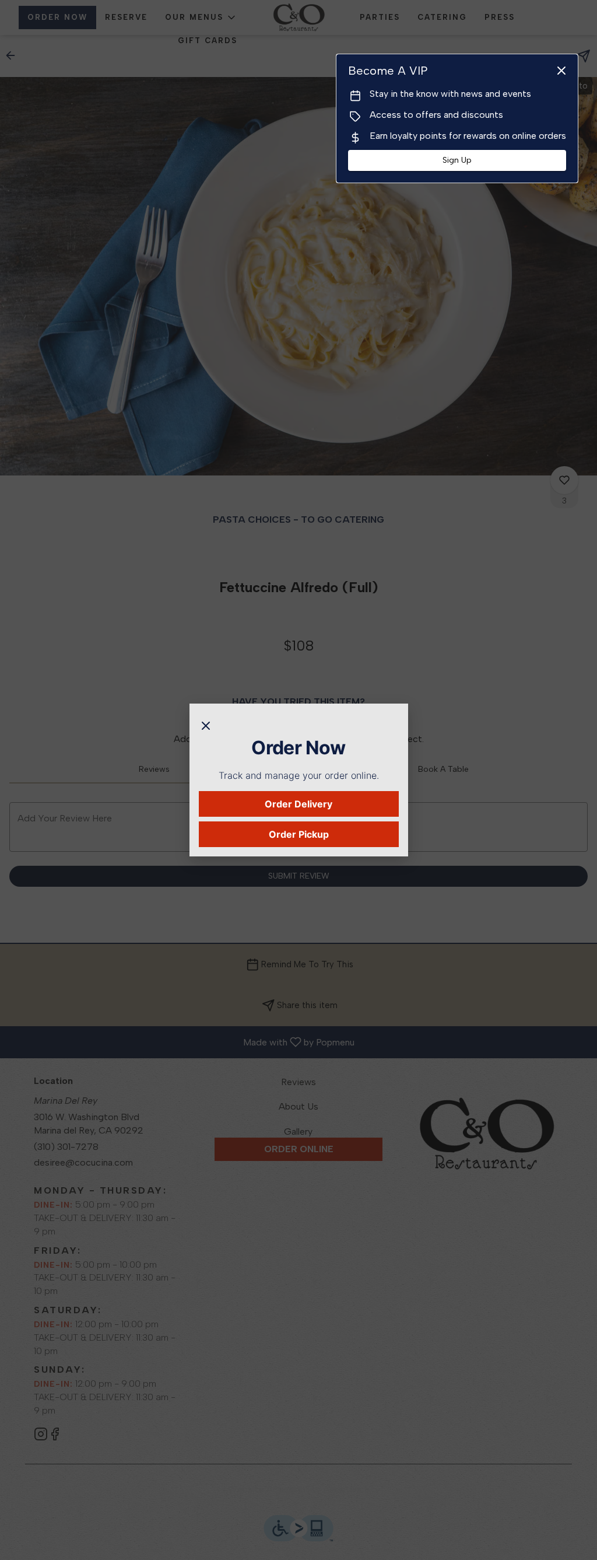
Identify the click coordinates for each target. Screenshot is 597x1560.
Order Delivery (298, 804)
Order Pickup (299, 834)
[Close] (205, 724)
